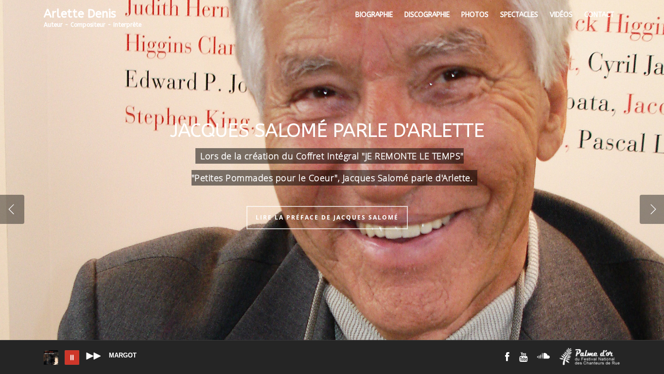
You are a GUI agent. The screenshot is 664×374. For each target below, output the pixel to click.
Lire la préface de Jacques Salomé (327, 217)
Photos (475, 15)
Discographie (427, 15)
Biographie (374, 15)
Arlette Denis (92, 18)
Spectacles (519, 15)
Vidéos (561, 15)
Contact (599, 15)
